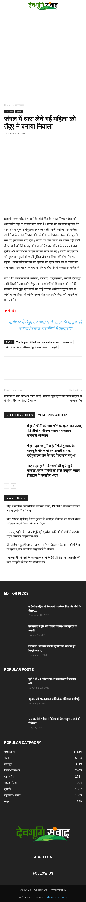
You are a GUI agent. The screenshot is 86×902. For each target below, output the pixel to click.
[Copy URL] (8, 149)
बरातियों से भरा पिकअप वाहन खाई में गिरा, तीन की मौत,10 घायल (22, 398)
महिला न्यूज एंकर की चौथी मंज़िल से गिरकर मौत (62, 398)
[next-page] (13, 486)
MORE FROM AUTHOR (52, 415)
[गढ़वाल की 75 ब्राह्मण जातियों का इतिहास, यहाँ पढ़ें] (14, 704)
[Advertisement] (43, 56)
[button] (6, 5)
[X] (27, 149)
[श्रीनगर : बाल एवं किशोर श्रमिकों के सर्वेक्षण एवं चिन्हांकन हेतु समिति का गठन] (14, 651)
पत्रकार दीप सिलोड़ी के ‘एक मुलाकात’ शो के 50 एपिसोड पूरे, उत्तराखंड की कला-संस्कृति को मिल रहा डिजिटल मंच (43, 560)
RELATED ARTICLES (20, 415)
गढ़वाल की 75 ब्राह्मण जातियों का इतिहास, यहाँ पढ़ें (54, 699)
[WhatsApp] (37, 149)
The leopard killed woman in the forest (37, 342)
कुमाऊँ (19, 111)
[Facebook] (18, 149)
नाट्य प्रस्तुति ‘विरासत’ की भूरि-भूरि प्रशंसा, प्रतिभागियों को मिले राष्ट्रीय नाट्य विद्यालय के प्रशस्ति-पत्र (53, 470)
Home (7, 105)
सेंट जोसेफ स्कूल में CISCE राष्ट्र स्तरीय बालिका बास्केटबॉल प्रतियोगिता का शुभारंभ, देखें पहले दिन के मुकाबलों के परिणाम (43, 547)
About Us (25, 889)
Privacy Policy (58, 889)
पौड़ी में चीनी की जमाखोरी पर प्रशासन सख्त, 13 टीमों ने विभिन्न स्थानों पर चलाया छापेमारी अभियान (54, 431)
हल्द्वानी (54, 347)
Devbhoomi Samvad (55, 897)
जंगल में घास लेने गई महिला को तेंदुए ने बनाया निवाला (26, 347)
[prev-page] (6, 486)
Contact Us (40, 889)
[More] (47, 149)
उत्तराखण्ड (19, 105)
